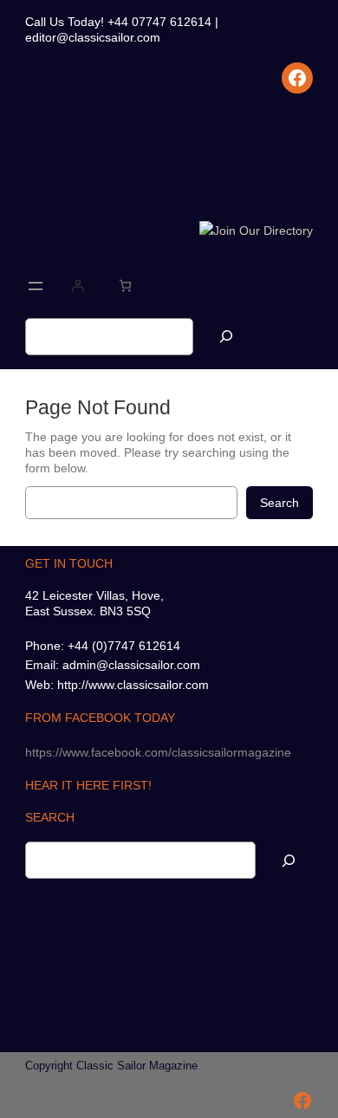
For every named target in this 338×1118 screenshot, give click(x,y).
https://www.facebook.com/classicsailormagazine (158, 752)
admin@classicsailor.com (131, 665)
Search (279, 503)
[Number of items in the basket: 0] (125, 285)
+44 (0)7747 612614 (124, 646)
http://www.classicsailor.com (133, 685)
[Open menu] (35, 286)
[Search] (226, 336)
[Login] (77, 285)
